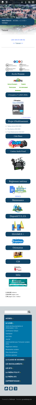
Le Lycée (22, 20)
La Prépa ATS (11, 377)
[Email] (21, 62)
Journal (8, 339)
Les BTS (9, 368)
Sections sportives (11, 355)
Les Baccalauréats (14, 364)
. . (33, 399)
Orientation (9, 334)
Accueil (15, 20)
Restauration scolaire (12, 349)
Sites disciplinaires (11, 352)
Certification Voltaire (12, 331)
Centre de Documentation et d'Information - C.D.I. (14, 327)
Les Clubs (9, 336)
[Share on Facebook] (15, 62)
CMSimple (12, 399)
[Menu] (33, 2)
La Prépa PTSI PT (13, 372)
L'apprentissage (12, 381)
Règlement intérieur (12, 347)
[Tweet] (17, 62)
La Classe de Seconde (15, 360)
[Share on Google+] (19, 62)
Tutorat (18, 43)
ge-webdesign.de (27, 399)
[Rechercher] (29, 2)
